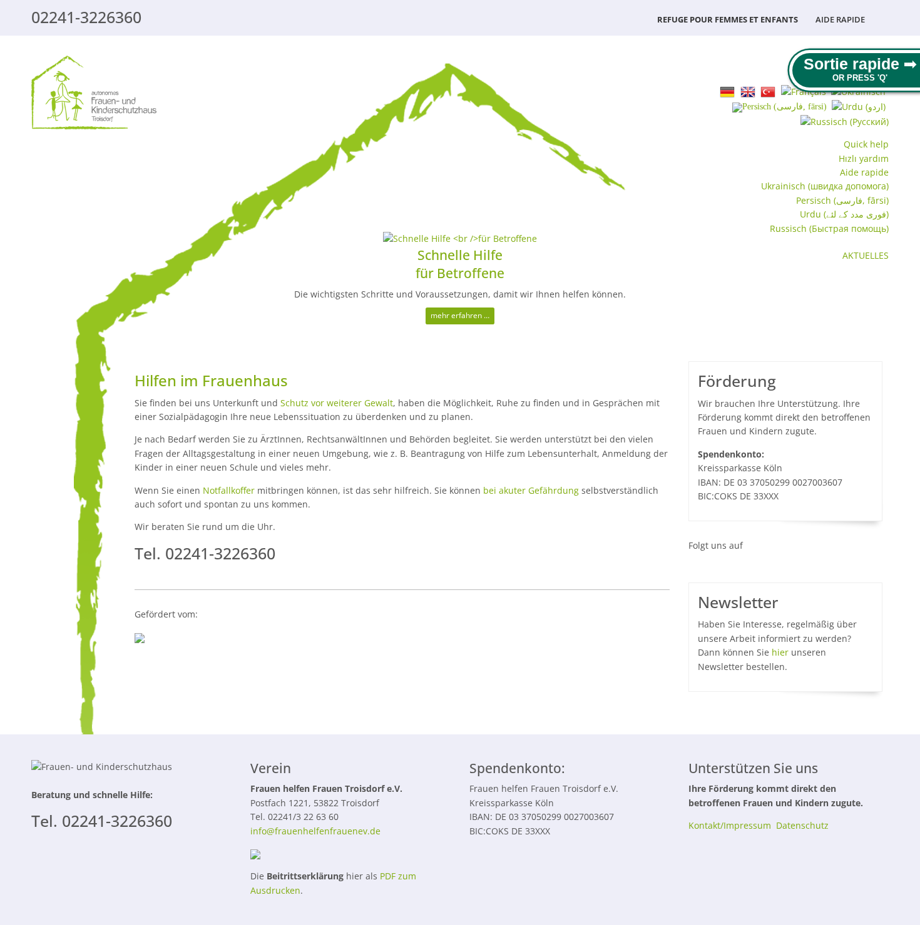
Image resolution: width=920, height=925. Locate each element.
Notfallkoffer (229, 490)
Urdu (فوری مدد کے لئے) (844, 214)
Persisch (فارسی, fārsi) (842, 200)
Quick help (866, 144)
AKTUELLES (865, 255)
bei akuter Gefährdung (531, 490)
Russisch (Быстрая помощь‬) (829, 228)
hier (780, 652)
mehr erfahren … (460, 315)
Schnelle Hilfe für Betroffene (460, 264)
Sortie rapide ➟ (860, 63)
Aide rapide (840, 19)
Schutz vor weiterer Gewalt (336, 403)
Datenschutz (802, 825)
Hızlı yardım (864, 158)
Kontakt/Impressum (729, 825)
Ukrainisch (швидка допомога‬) (825, 186)
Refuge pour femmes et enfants (727, 19)
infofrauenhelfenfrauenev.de (315, 831)
